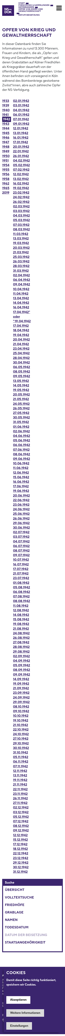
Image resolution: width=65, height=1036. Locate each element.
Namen (11, 920)
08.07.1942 (21, 551)
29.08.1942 (21, 652)
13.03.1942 (21, 239)
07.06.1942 (21, 450)
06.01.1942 (21, 115)
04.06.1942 (21, 436)
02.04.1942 (21, 275)
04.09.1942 (21, 661)
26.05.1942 (21, 408)
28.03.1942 (21, 266)
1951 (5, 161)
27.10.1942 (20, 739)
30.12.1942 (21, 867)
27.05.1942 (21, 413)
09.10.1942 (21, 711)
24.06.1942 (21, 509)
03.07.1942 (21, 537)
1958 (5, 179)
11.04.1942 (20, 294)
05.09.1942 (21, 665)
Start (21, 3)
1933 (5, 101)
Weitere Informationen (25, 1013)
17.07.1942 (20, 569)
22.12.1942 (20, 853)
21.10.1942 (20, 725)
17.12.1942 (20, 844)
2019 (5, 193)
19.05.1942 (21, 390)
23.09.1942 (21, 693)
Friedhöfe (14, 905)
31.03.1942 (21, 271)
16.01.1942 (20, 138)
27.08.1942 (21, 642)
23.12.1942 (20, 858)
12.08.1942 (21, 610)
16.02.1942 (21, 184)
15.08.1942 (21, 619)
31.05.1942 (21, 422)
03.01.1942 (21, 105)
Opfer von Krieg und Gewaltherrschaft (30, 10)
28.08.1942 (21, 647)
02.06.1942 (21, 431)
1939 (5, 105)
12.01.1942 (20, 128)
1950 (6, 156)
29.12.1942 (20, 863)
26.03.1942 (21, 261)
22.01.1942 (21, 151)
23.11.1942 (20, 794)
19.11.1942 (20, 780)
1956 (5, 174)
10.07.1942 (21, 560)
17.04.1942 (21, 326)
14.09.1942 (21, 679)
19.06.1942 (21, 491)
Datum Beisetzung (29, 15)
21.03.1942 (21, 252)
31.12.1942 (20, 872)
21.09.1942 (21, 688)
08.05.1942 (21, 372)
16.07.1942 (21, 564)
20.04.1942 (21, 340)
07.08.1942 (21, 596)
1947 (5, 142)
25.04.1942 (21, 353)
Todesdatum (17, 927)
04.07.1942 (21, 541)
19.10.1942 (20, 720)
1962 (5, 184)
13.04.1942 (21, 298)
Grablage (14, 912)
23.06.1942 (21, 505)
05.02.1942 (21, 165)
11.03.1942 (20, 234)
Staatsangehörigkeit (25, 942)
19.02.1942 (21, 188)
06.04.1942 (21, 280)
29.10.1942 (21, 743)
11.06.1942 (20, 468)
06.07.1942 (21, 546)
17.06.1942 (21, 486)
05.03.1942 (21, 220)
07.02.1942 (21, 170)
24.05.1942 (21, 404)
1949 (5, 151)
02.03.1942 (21, 206)
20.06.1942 (21, 496)
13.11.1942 (20, 775)
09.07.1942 (21, 555)
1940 (6, 110)
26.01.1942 (21, 156)
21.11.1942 (20, 785)
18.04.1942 (21, 330)
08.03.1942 (21, 229)
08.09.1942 (21, 670)
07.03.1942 (21, 225)
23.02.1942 (21, 193)
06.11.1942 (20, 762)
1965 (5, 188)
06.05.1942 (21, 367)
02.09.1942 (21, 656)
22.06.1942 (21, 500)
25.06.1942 (21, 514)
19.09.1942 (21, 684)
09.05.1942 (21, 376)
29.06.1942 (21, 523)
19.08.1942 (21, 624)
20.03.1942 (21, 248)
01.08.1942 (21, 583)
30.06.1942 (21, 528)
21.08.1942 (21, 629)
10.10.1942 (20, 716)
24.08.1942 (21, 633)
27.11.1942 (20, 803)
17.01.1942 (20, 142)
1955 (5, 170)
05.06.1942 (21, 440)
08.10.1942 (21, 707)
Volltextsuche (19, 897)
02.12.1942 (21, 807)
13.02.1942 (21, 179)
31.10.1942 (20, 753)
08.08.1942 (21, 601)
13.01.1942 (20, 133)
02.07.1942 (21, 532)
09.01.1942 (21, 124)
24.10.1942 (21, 734)
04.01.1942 (21, 110)
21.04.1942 (21, 344)
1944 (5, 128)
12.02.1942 (21, 174)
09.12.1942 (21, 830)
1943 (5, 124)
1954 (5, 165)
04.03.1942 (21, 216)
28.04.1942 (21, 358)
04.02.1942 (21, 161)
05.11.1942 (20, 757)
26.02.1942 (21, 202)
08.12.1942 (21, 826)
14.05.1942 (21, 385)
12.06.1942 (21, 473)
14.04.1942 (21, 303)
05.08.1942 (21, 587)
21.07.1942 (21, 574)
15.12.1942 (20, 840)
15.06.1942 (21, 477)
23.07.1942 (21, 578)
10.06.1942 (21, 463)
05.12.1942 (21, 817)
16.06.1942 (21, 482)
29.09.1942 (21, 702)
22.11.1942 (20, 789)
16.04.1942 (21, 307)
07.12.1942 (20, 821)
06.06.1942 (21, 445)
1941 (5, 115)
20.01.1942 (21, 147)
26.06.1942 (21, 519)
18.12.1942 (20, 849)
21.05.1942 (21, 399)
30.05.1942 (21, 417)
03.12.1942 (21, 812)
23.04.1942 (21, 349)
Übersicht (14, 890)
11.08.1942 (20, 606)
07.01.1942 (21, 119)
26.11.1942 (20, 798)
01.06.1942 (21, 427)
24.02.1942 (21, 197)
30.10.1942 (21, 748)
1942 (6, 119)
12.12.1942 (20, 835)
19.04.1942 (21, 335)
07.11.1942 (20, 766)
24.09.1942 (21, 698)
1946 (5, 138)
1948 (5, 147)
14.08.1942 (21, 615)
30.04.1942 (21, 363)
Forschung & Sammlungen (33, 5)
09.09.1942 (21, 675)
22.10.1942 (21, 730)
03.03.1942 (21, 211)
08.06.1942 (21, 454)
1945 (5, 133)
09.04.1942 (21, 284)
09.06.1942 (21, 459)
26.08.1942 (21, 638)
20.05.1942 (21, 395)
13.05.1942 (21, 381)
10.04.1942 (21, 289)
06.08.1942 (21, 592)
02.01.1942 (21, 101)
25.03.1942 (21, 257)
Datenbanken (26, 7)
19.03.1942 (21, 243)
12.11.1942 (20, 771)
